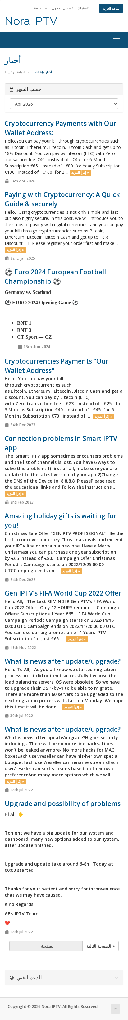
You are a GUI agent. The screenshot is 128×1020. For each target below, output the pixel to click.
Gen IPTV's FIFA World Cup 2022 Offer (63, 593)
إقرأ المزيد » (80, 172)
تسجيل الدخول (62, 8)
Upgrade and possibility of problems (63, 803)
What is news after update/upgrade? (63, 661)
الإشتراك (83, 8)
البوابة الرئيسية (15, 72)
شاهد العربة (111, 8)
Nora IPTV (31, 21)
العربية (39, 8)
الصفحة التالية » (100, 946)
